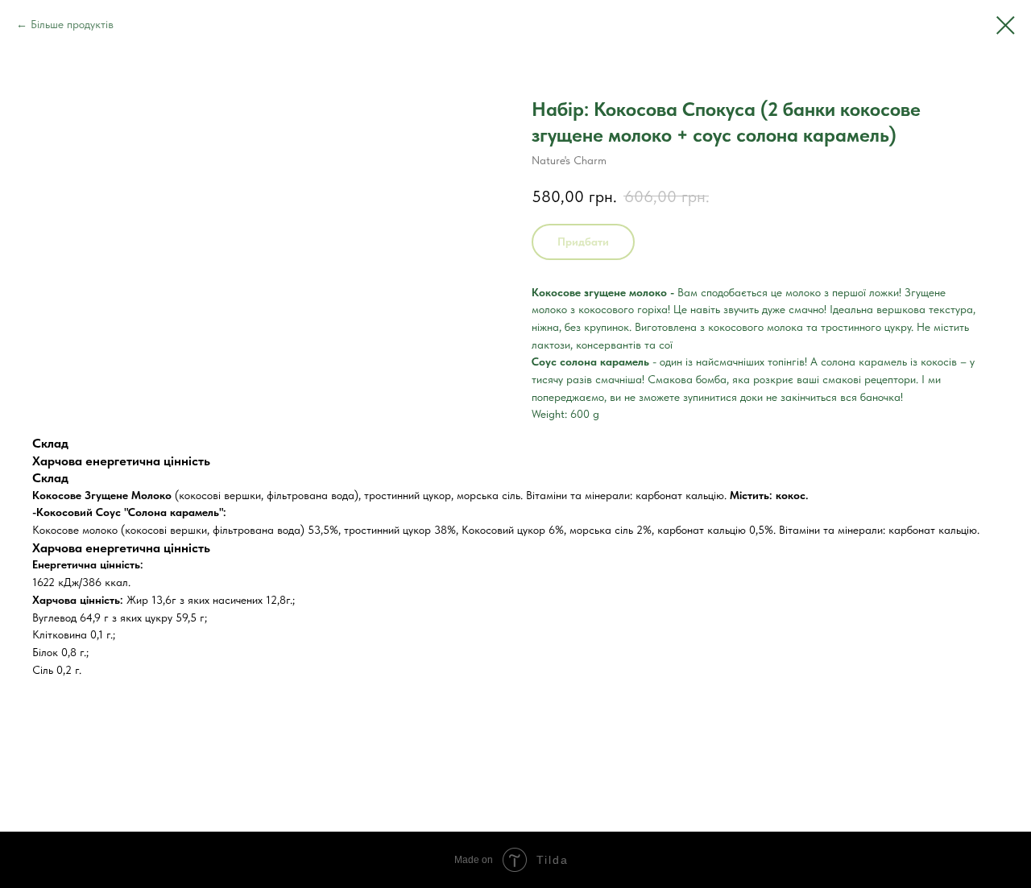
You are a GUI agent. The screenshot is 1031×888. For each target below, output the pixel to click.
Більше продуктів (72, 24)
